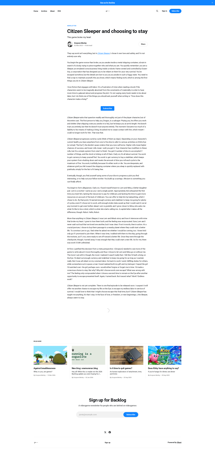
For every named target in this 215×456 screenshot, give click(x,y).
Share (143, 44)
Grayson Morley (80, 43)
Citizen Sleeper (103, 53)
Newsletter (71, 26)
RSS (59, 11)
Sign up (107, 443)
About (52, 11)
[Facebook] (110, 432)
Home (36, 11)
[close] (212, 2)
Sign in (164, 11)
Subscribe (175, 11)
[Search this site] (157, 11)
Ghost (179, 442)
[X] (105, 432)
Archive (44, 11)
